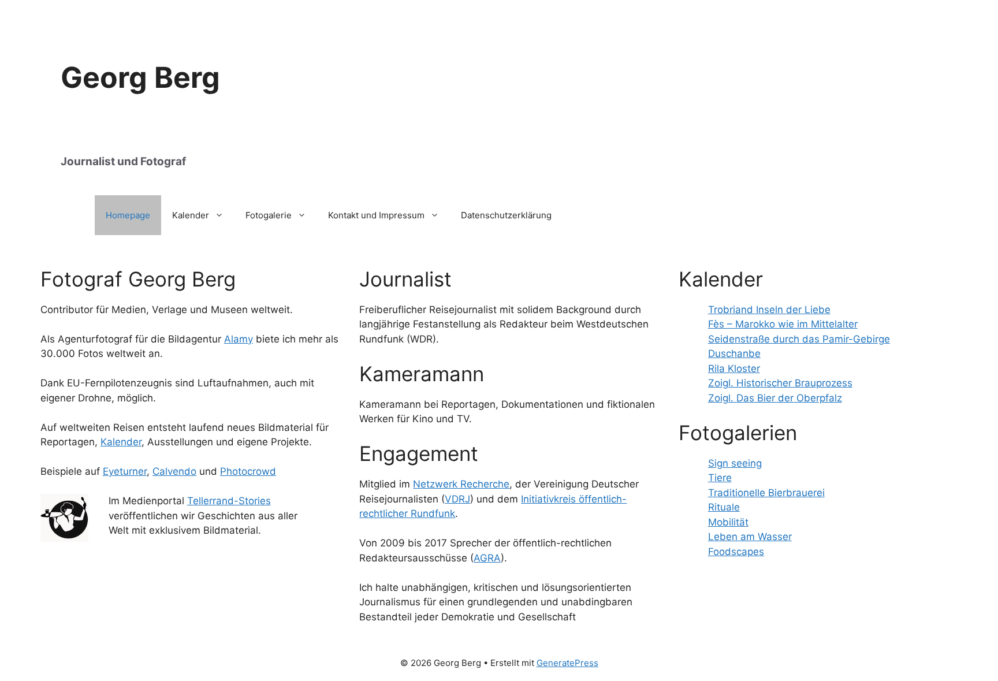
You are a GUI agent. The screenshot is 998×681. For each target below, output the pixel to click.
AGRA (487, 558)
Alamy (238, 339)
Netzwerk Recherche (461, 484)
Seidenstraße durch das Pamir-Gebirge (799, 339)
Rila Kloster (734, 368)
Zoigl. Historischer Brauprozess (780, 383)
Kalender (190, 215)
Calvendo (174, 471)
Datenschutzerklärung (506, 215)
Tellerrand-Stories (229, 501)
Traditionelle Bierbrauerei (766, 492)
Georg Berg (140, 77)
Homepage (128, 215)
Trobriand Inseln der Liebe (769, 309)
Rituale (724, 507)
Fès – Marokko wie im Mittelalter (783, 324)
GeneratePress (567, 662)
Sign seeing (735, 463)
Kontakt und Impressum (376, 215)
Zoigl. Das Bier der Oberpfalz (775, 398)
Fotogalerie (268, 215)
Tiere (720, 477)
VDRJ (457, 499)
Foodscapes (736, 551)
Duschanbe (734, 353)
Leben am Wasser (750, 536)
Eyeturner (125, 471)
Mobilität (728, 522)
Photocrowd (248, 471)
